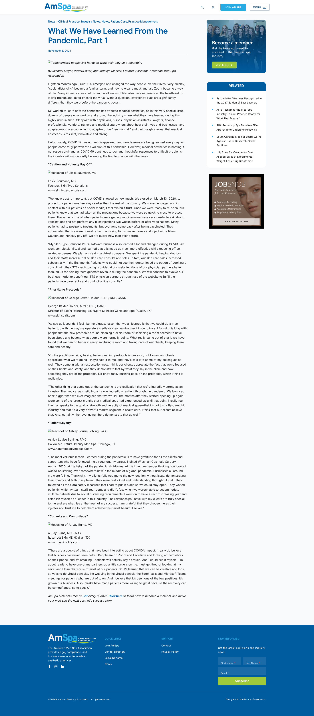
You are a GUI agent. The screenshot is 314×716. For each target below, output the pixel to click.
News (51, 21)
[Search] (202, 7)
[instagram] (56, 666)
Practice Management (142, 21)
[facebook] (49, 666)
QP (85, 596)
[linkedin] (62, 666)
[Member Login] (213, 7)
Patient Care (118, 21)
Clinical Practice (69, 21)
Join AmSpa (233, 7)
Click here (115, 596)
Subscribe (242, 681)
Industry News (90, 21)
